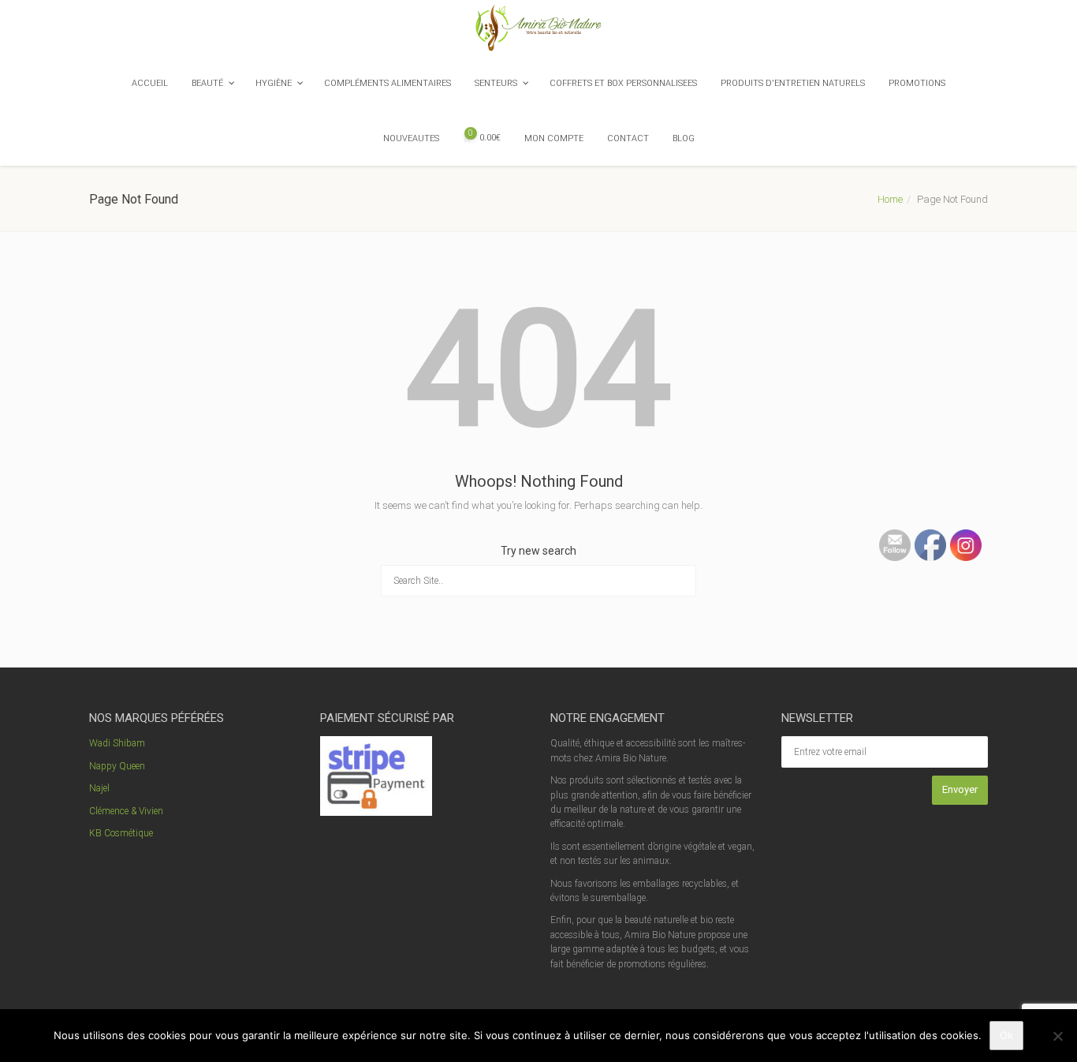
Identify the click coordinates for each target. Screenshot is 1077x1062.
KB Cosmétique (121, 833)
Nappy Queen (117, 766)
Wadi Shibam (117, 743)
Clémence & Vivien (126, 811)
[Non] (1057, 1036)
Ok (1006, 1035)
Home (890, 199)
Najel (99, 788)
